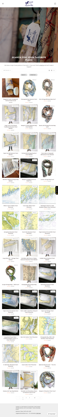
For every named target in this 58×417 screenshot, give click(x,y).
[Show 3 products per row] (51, 70)
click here (38, 413)
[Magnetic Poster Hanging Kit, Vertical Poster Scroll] (10, 88)
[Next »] (40, 397)
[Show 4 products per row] (54, 70)
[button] (24, 75)
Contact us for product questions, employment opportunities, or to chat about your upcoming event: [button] (28, 408)
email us (41, 65)
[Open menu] (4, 3)
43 (34, 397)
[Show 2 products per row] (49, 70)
